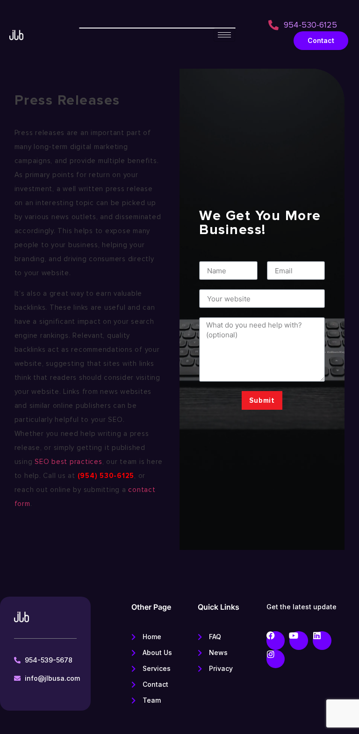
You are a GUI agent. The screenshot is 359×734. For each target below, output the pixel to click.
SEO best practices (68, 461)
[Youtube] (298, 640)
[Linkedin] (322, 640)
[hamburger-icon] (224, 35)
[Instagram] (275, 659)
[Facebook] (275, 640)
